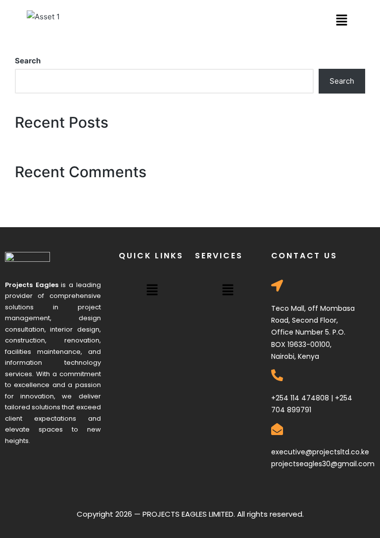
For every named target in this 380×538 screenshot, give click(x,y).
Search (28, 60)
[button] (341, 20)
